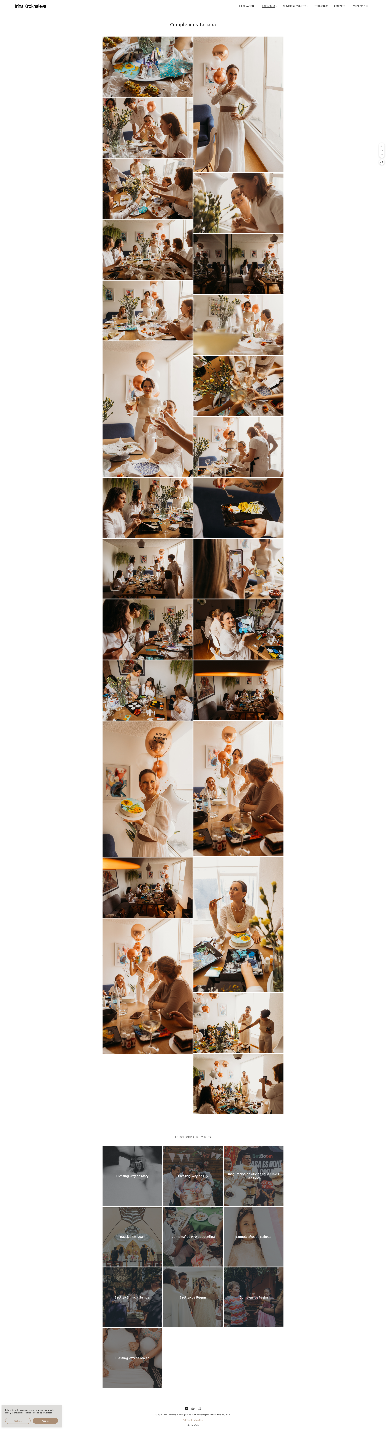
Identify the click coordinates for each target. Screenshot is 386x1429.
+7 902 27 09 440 (359, 6)
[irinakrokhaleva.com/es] (30, 6)
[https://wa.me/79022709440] (193, 1408)
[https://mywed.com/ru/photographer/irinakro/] (199, 1408)
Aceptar (45, 1420)
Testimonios (321, 6)
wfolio (196, 1425)
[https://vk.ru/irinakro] (186, 1408)
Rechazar (18, 1420)
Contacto (339, 6)
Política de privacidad (193, 1420)
